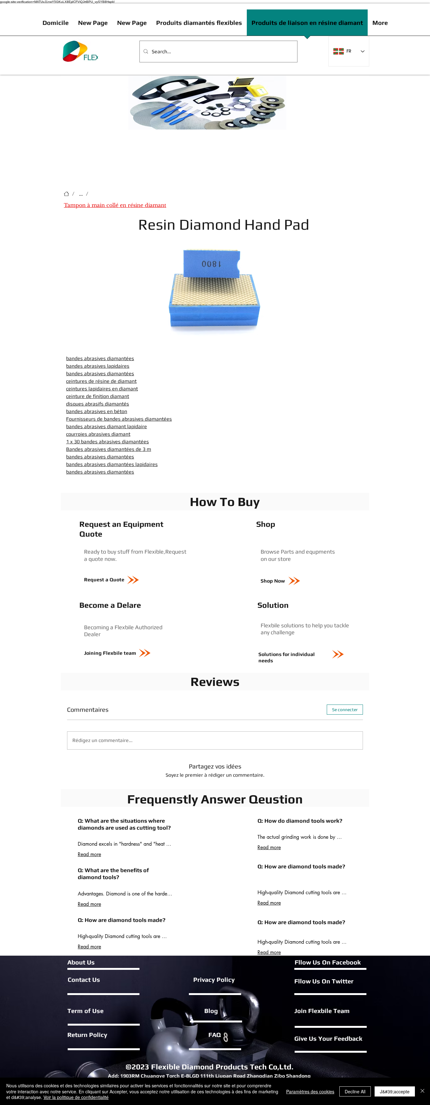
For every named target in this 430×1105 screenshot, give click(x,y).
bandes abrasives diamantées (100, 358)
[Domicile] (66, 193)
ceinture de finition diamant (97, 396)
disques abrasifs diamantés (97, 404)
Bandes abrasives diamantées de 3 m (108, 449)
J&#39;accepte (395, 1091)
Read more (89, 854)
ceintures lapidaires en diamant (102, 389)
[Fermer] (422, 1091)
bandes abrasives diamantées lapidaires (112, 464)
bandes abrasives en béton (96, 411)
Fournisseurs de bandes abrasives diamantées (119, 419)
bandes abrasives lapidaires (97, 366)
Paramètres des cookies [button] (310, 1091)
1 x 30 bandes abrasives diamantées (107, 442)
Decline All (355, 1091)
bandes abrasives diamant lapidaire (106, 426)
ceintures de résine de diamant (101, 381)
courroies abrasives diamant (98, 434)
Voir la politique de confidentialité (76, 1097)
